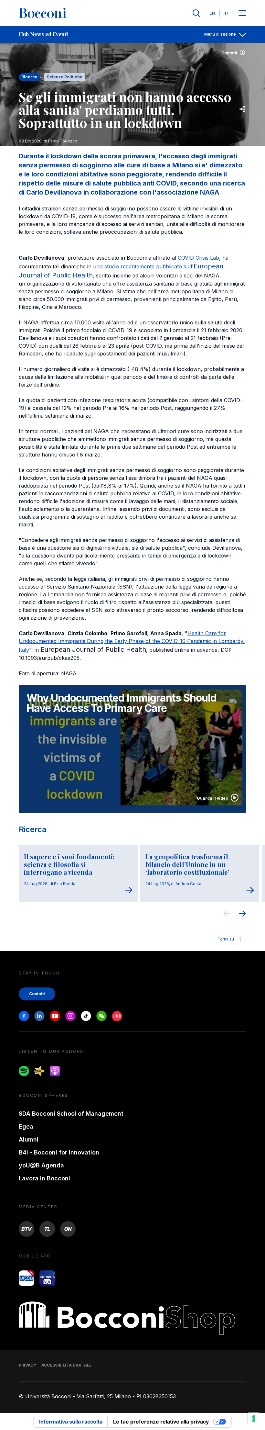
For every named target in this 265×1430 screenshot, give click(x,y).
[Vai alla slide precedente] (227, 914)
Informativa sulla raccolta (70, 1421)
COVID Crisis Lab (198, 257)
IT (227, 13)
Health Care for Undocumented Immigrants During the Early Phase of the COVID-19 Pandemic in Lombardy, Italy (132, 641)
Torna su (225, 939)
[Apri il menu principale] (242, 13)
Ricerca (33, 829)
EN (212, 13)
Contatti (229, 53)
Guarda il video (212, 798)
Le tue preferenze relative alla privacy (161, 1421)
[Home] (43, 13)
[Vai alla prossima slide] (242, 914)
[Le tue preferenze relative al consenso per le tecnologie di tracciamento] (254, 1419)
